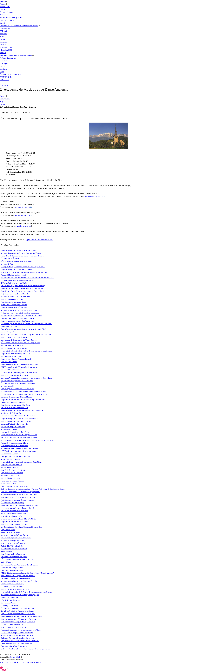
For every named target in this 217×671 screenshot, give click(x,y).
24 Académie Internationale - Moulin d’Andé (17, 559)
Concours (3, 42)
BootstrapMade (14, 657)
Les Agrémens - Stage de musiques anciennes (17, 280)
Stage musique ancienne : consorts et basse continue (19, 364)
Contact (3, 9)
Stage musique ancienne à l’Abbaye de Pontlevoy (18, 619)
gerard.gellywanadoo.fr (94, 196)
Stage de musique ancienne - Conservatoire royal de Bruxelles (23, 400)
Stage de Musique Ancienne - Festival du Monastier (19, 418)
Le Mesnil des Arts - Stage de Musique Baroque (18, 622)
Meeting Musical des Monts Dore (12, 532)
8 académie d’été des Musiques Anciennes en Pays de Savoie (23, 291)
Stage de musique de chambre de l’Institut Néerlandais (20, 641)
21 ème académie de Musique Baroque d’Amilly (18, 508)
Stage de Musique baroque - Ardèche (14, 348)
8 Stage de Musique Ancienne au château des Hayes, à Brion (23, 267)
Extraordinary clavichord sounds (12, 586)
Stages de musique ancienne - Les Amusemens (17, 321)
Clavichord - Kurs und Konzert (12, 624)
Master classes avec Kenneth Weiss (13, 627)
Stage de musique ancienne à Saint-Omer (15, 405)
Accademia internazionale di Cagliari (14, 557)
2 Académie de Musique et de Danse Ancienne (17, 608)
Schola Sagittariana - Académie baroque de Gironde (19, 505)
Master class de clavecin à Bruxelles (13, 543)
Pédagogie (3, 31)
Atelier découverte (7, 562)
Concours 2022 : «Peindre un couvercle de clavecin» (19, 26)
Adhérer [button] (3, 1)
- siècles (6, 77)
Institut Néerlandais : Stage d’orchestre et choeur (18, 576)
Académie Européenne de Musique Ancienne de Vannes (21, 253)
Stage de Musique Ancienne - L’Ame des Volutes (18, 250)
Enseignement (5, 28)
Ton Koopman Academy (9, 454)
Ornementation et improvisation (12, 568)
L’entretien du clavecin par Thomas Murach (16, 397)
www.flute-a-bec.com (23, 226)
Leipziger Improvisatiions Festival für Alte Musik (18, 519)
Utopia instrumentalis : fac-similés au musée (16, 643)
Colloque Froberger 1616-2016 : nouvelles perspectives (20, 492)
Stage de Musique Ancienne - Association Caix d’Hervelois (22, 410)
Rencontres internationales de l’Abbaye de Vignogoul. (20, 595)
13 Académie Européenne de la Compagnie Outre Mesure (21, 462)
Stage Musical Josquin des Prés (12, 299)
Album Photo (5, 7)
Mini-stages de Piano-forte (10, 467)
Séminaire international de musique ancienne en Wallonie (21, 630)
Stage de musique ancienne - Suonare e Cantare (17, 500)
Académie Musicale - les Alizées (14, 283)
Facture (2, 66)
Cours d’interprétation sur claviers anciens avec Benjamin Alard (23, 329)
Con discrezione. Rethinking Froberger (14, 486)
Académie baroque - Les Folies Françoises (16, 297)
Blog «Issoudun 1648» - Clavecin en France (16, 55)
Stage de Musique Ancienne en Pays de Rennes (17, 269)
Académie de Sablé (7, 386)
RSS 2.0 (43, 662)
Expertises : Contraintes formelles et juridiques (17, 611)
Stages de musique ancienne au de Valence (18, 614)
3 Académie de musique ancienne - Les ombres (18, 383)
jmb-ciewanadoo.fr (22, 215)
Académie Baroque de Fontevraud (13, 427)
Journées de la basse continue (11, 356)
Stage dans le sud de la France (11, 465)
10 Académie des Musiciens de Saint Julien (16, 261)
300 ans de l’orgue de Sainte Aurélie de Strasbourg (19, 437)
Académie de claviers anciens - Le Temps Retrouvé (19, 340)
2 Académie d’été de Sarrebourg (12, 503)
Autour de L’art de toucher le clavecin (14, 424)
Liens (2, 72)
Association (4, 15)
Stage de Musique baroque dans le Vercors (16, 421)
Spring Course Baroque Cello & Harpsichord (17, 633)
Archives (3, 39)
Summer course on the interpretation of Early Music (19, 372)
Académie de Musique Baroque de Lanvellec (17, 381)
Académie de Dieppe (8, 603)
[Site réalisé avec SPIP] (4, 668)
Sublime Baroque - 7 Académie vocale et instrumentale (20, 313)
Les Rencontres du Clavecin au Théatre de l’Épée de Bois (21, 527)
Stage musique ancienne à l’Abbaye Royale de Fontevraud (21, 616)
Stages (2, 36)
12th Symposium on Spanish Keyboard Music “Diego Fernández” (27, 573)
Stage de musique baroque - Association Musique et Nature (22, 288)
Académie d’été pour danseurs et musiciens (16, 538)
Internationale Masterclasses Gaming (14, 305)
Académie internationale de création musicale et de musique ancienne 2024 (27, 278)
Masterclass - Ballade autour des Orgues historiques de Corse (22, 256)
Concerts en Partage (7, 20)
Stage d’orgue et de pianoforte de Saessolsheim (17, 389)
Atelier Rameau (6, 551)
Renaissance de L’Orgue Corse (12, 413)
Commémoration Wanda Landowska (14, 646)
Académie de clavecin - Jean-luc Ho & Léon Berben (19, 310)
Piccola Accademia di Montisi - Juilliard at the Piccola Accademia (24, 394)
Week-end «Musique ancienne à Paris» (15, 443)
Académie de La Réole (9, 429)
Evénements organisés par (12, 17)
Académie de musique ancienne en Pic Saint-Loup (19, 494)
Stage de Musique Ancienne (11, 478)
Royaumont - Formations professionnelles (15, 578)
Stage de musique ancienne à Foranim (14, 522)
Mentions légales (33, 662)
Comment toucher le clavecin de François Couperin (19, 435)
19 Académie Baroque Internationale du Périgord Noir (20, 343)
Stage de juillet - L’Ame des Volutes (13, 470)
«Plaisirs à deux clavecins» (10, 600)
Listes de (4, 80)
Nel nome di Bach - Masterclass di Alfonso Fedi (18, 416)
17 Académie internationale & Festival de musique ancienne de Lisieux (26, 592)
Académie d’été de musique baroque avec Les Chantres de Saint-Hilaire (26, 378)
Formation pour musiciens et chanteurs (14, 446)
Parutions (3, 69)
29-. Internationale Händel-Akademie (14, 549)
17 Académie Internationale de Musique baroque (19, 451)
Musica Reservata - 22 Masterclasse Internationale (19, 497)
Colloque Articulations (9, 362)
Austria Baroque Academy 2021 (12, 345)
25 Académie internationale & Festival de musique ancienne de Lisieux (26, 351)
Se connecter (4, 85)
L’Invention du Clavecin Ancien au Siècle (17, 318)
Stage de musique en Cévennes (12, 473)
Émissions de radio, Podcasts (10, 74)
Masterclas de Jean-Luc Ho (10, 475)
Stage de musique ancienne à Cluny (13, 302)
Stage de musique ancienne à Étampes (14, 375)
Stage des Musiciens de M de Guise (14, 307)
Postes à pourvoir (6, 47)
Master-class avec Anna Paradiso (12, 481)
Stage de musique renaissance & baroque (15, 524)
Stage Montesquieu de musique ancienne (15, 589)
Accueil (3, 4)
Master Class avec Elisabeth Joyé (12, 584)
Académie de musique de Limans (12, 540)
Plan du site (4, 662)
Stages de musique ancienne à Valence (14, 337)
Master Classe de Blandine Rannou (13, 513)
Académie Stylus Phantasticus (11, 370)
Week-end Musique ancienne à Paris (13, 275)
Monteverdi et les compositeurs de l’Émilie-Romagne (19, 448)
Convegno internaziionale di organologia (15, 456)
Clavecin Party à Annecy (9, 332)
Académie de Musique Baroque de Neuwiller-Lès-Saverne (21, 316)
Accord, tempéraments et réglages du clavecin (17, 635)
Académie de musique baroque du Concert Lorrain (19, 581)
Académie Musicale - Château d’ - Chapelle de (27, 440)
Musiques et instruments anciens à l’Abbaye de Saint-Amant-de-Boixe (26, 335)
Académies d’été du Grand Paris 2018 (14, 408)
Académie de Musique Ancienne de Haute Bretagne (19, 565)
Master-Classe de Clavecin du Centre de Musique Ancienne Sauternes (25, 272)
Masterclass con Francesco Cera (12, 516)
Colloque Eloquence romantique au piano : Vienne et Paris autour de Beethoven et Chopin (33, 489)
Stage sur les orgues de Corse (11, 597)
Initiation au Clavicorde (9, 484)
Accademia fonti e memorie (10, 459)
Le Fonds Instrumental (8, 58)
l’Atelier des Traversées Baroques (13, 402)
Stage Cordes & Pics (8, 530)
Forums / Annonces (7, 12)
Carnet (2, 23)
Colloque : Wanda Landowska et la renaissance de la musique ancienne (26, 649)
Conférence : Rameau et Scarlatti (12, 570)
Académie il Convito (8, 264)
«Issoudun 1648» (6, 50)
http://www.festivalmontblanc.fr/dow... (39, 240)
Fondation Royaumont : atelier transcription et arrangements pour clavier (26, 324)
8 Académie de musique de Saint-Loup (15, 432)
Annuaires (3, 34)
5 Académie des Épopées (10, 259)
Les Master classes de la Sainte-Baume (14, 535)
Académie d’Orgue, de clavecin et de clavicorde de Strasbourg (23, 286)
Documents (4, 61)
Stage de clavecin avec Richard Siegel (14, 294)
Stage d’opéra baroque (9, 326)
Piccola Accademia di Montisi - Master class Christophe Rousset (23, 391)
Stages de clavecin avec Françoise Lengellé (16, 359)
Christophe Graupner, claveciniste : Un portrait (17, 638)
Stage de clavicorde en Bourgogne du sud (15, 354)
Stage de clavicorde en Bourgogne (13, 554)
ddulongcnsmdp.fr (22, 207)
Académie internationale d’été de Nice (14, 511)
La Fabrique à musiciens (9, 606)
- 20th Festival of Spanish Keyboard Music (19, 367)
